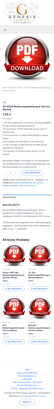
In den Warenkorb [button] (13, 289)
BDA (34, 183)
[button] (27, 402)
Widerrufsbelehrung (27, 376)
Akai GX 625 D (30, 185)
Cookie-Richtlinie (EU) (27, 385)
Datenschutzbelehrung (27, 373)
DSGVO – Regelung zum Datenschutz (27, 388)
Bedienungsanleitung (23, 183)
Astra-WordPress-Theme (34, 396)
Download (13, 88)
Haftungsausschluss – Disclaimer (27, 382)
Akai (20, 88)
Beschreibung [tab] (9, 197)
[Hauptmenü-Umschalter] (5, 29)
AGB (27, 369)
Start (5, 88)
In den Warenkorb (32, 173)
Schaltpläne (14, 185)
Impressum (27, 379)
